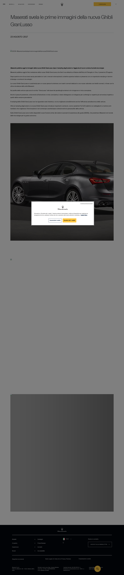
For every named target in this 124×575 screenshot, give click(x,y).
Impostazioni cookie (55, 220)
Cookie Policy (84, 215)
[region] (62, 213)
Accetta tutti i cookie (69, 220)
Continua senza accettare (86, 203)
